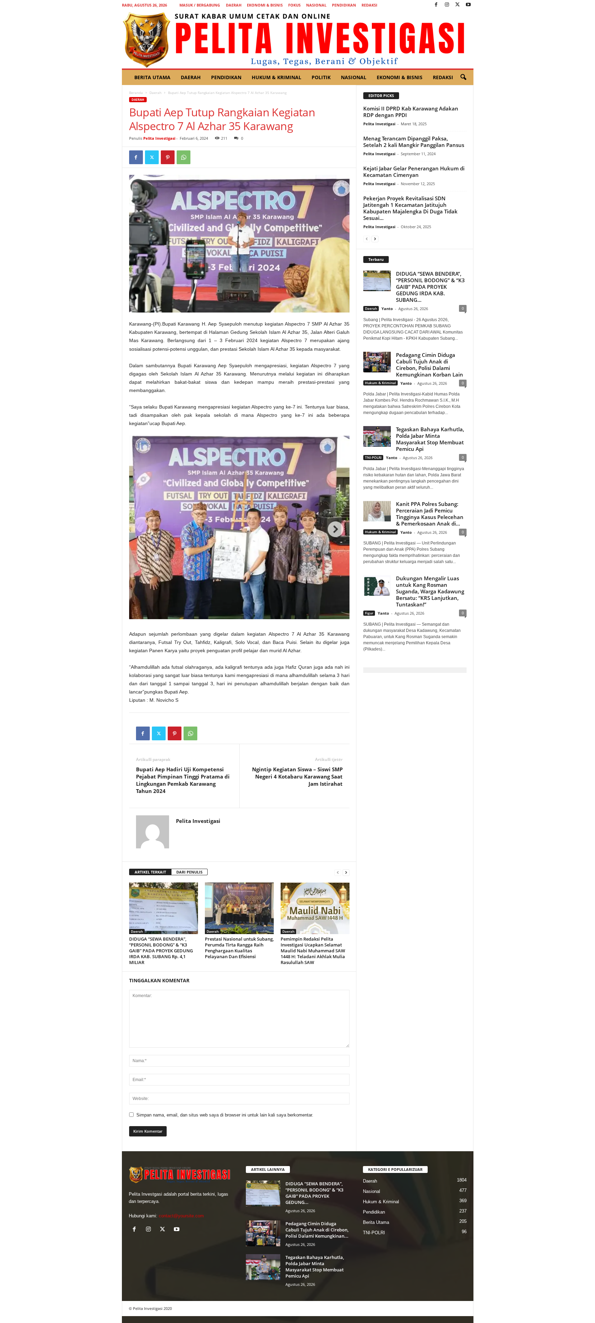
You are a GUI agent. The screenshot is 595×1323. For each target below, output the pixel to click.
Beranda (136, 92)
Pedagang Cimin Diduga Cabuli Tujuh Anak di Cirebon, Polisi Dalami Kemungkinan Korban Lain (429, 364)
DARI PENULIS (189, 872)
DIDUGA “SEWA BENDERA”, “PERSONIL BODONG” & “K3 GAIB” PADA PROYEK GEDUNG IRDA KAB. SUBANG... (430, 286)
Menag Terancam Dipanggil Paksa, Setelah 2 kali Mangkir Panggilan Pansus (413, 141)
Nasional (316, 5)
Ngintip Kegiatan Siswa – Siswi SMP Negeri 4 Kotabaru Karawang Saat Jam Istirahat (297, 776)
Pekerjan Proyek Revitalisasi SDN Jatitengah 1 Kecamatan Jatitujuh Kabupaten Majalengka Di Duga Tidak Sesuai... (410, 208)
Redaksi (369, 5)
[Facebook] (436, 5)
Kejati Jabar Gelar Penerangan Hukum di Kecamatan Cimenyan (413, 171)
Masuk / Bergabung (199, 5)
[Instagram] (447, 5)
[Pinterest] (168, 157)
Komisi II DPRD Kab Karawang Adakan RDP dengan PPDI (410, 111)
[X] (457, 5)
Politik (321, 77)
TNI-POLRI (373, 457)
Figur (369, 613)
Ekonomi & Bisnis (265, 5)
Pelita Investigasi (159, 138)
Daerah (233, 5)
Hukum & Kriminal (276, 77)
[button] (463, 77)
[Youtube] (468, 5)
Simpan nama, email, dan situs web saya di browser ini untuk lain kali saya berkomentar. (224, 1115)
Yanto (387, 308)
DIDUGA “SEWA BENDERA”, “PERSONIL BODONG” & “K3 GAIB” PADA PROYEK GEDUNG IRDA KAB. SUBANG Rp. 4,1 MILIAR (161, 950)
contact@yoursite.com (181, 1215)
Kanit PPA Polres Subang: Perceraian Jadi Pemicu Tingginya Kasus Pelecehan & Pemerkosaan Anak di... (429, 513)
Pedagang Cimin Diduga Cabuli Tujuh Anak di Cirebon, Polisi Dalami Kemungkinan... (316, 1229)
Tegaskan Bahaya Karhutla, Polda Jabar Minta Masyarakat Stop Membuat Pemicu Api (430, 439)
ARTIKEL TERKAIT (150, 872)
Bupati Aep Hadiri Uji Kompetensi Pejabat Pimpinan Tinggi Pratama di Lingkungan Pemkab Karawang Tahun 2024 (183, 780)
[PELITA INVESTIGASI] (297, 39)
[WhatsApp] (183, 157)
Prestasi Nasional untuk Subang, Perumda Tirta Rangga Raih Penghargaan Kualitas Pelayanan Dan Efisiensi (239, 948)
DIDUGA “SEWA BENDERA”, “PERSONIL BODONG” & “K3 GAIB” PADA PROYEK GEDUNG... (314, 1193)
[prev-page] (337, 872)
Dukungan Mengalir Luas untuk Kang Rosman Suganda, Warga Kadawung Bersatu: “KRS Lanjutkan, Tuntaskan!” (430, 591)
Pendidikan (344, 5)
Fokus (294, 5)
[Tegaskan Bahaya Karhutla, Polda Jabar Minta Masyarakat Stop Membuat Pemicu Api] (263, 1267)
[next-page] (346, 872)
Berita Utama (152, 77)
